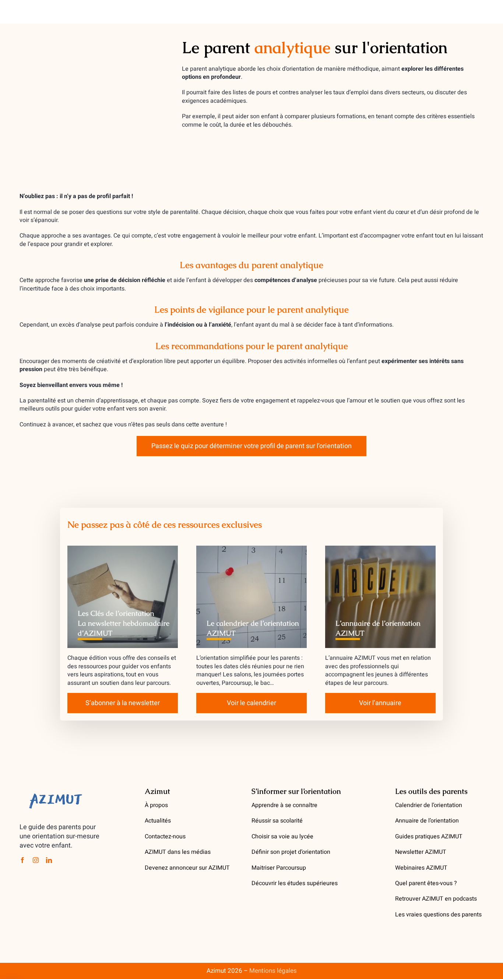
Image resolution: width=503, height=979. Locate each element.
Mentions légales (273, 970)
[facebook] (22, 860)
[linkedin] (49, 860)
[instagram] (36, 860)
